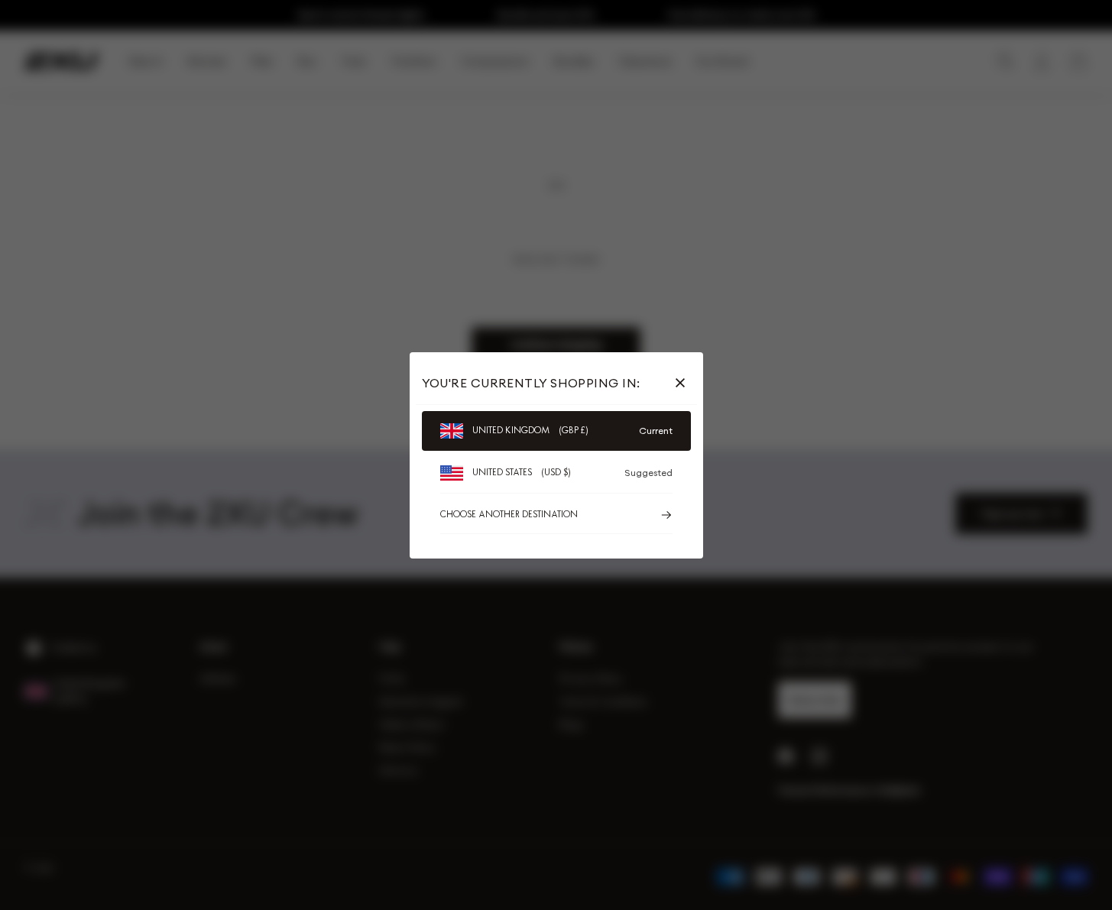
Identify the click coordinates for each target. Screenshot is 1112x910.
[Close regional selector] (683, 382)
